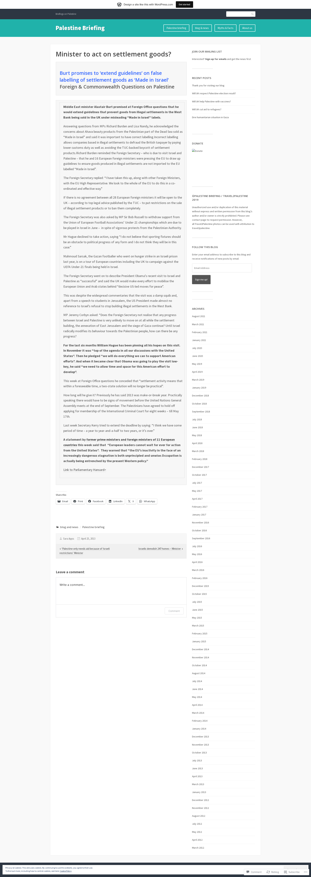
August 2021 (198, 316)
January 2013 (199, 792)
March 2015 (198, 625)
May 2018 (197, 435)
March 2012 (198, 847)
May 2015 (197, 617)
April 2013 (197, 776)
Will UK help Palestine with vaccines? (211, 101)
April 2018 (197, 443)
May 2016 (197, 554)
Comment (174, 610)
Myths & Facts (225, 28)
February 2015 (199, 633)
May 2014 (197, 697)
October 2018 (199, 403)
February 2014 (199, 720)
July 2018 (197, 419)
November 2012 (200, 808)
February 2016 (199, 578)
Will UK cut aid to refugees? (206, 109)
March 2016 (198, 570)
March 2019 (198, 379)
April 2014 (197, 704)
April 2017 (197, 498)
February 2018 (199, 459)
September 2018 (201, 411)
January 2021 (199, 340)
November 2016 (200, 522)
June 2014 (197, 689)
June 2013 (197, 768)
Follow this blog (205, 247)
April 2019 (197, 371)
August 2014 (198, 673)
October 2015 (199, 594)
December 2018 (200, 395)
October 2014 (199, 665)
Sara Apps (68, 538)
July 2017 (197, 482)
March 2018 (198, 451)
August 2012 (198, 815)
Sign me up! (201, 279)
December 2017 (200, 467)
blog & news (202, 28)
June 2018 (197, 427)
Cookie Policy (66, 871)
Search (252, 13)
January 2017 (199, 514)
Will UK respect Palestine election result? (214, 93)
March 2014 (198, 712)
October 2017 (199, 474)
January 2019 (199, 387)
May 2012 (197, 831)
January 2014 (199, 728)
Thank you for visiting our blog (208, 85)
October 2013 (199, 752)
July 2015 (197, 601)
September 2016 (201, 538)
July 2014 (197, 681)
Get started (184, 4)
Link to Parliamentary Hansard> (84, 470)
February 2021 (199, 332)
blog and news (69, 527)
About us (247, 28)
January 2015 (199, 641)
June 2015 (197, 609)
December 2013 (200, 736)
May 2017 (197, 490)
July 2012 (197, 823)
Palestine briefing (176, 28)
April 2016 (197, 562)
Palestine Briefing (80, 28)
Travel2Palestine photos (208, 224)
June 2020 (197, 356)
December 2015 (200, 586)
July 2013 (197, 760)
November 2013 (200, 744)
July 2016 (197, 546)
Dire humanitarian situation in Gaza (210, 117)
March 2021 (198, 324)
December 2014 (200, 649)
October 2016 (199, 530)
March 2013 (198, 784)
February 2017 (199, 506)
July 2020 (197, 348)
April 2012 (197, 839)
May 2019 (197, 363)
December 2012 (200, 800)
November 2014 (200, 657)
